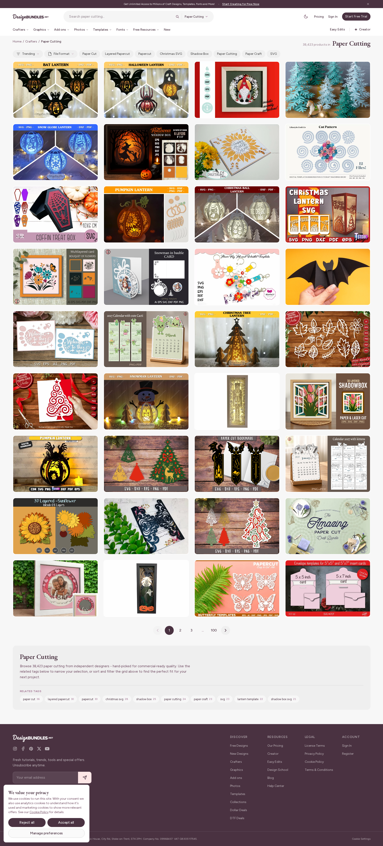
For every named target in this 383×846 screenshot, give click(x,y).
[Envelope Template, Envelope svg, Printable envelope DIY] (328, 588)
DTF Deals (237, 818)
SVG (273, 54)
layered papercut (117, 54)
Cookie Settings (361, 838)
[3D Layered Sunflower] (55, 526)
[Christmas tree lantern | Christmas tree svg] (237, 339)
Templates (237, 794)
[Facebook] (23, 748)
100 (214, 630)
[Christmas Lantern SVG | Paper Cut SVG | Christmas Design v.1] (328, 214)
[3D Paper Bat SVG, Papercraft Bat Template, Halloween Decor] (328, 277)
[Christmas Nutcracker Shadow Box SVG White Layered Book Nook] (237, 401)
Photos (235, 786)
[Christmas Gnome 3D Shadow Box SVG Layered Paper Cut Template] (237, 90)
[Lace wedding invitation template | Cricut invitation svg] (146, 526)
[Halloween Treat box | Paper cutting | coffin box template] (55, 214)
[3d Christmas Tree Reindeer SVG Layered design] (146, 464)
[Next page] (225, 630)
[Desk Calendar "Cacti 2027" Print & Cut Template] (146, 339)
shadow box (199, 54)
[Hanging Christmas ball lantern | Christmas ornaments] (237, 214)
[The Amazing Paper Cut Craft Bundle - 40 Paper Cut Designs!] (328, 526)
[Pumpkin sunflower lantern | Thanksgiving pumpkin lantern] (146, 214)
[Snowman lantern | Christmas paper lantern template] (146, 401)
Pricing (319, 17)
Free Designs (239, 746)
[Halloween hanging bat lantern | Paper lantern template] (55, 90)
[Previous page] (157, 630)
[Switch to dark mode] (305, 16)
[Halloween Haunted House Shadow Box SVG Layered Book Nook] (146, 588)
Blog (270, 778)
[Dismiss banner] (368, 4)
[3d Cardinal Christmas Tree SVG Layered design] (237, 526)
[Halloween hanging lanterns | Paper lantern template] (146, 90)
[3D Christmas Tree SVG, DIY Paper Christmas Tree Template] (328, 90)
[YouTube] (47, 748)
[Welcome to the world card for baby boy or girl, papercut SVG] (55, 339)
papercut (144, 54)
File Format (62, 54)
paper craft (253, 54)
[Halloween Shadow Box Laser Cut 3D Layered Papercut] (146, 152)
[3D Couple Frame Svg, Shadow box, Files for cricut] (55, 588)
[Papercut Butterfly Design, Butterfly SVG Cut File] (237, 588)
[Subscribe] (84, 778)
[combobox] (121, 16)
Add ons (236, 778)
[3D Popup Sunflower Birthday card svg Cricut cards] (237, 152)
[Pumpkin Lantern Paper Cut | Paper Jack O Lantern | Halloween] (55, 464)
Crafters (31, 41)
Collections (238, 802)
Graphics (236, 770)
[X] (39, 748)
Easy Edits (274, 762)
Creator (273, 754)
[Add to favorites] (92, 68)
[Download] (82, 68)
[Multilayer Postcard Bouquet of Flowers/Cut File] (55, 277)
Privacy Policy (314, 754)
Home (17, 41)
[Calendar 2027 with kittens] (328, 464)
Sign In (333, 17)
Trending (28, 54)
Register (348, 754)
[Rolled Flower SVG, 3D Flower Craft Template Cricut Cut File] (328, 152)
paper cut (90, 54)
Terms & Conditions (319, 770)
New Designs (239, 754)
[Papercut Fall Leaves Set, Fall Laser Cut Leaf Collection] (328, 339)
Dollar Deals (238, 810)
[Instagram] (15, 748)
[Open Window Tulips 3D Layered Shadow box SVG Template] (328, 401)
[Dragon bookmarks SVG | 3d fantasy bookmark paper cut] (237, 464)
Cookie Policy (314, 762)
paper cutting (227, 54)
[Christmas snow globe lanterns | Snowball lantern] (55, 152)
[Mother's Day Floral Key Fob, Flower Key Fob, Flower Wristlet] (237, 277)
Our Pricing (275, 746)
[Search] (177, 16)
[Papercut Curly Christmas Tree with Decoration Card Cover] (55, 401)
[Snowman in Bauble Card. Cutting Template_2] (146, 277)
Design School (277, 770)
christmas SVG (171, 54)
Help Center (275, 786)
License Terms (315, 746)
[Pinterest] (31, 748)
